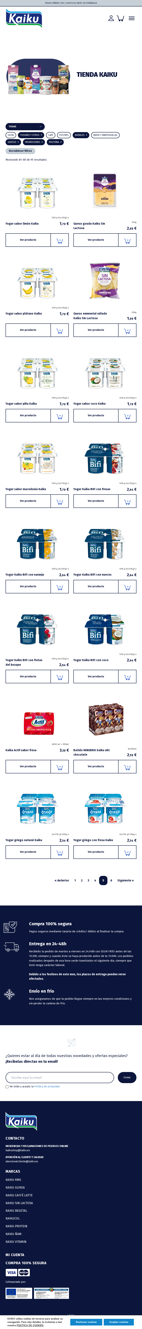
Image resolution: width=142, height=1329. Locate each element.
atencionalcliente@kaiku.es (22, 1161)
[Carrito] (120, 18)
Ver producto (28, 239)
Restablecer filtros (20, 150)
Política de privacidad (47, 1086)
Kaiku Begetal (16, 1210)
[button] (81, 135)
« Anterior (62, 880)
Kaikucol (13, 1218)
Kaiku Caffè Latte (19, 1195)
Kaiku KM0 (13, 1180)
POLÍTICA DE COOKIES (30, 1325)
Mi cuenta (15, 1255)
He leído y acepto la (35, 1086)
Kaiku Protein (16, 1226)
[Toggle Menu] (132, 18)
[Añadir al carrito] (60, 240)
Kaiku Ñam (13, 1234)
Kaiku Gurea (15, 1187)
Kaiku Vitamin (16, 1242)
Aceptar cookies (118, 1322)
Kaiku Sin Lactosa (19, 1203)
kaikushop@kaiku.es (18, 1150)
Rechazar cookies (86, 1322)
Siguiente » (125, 880)
